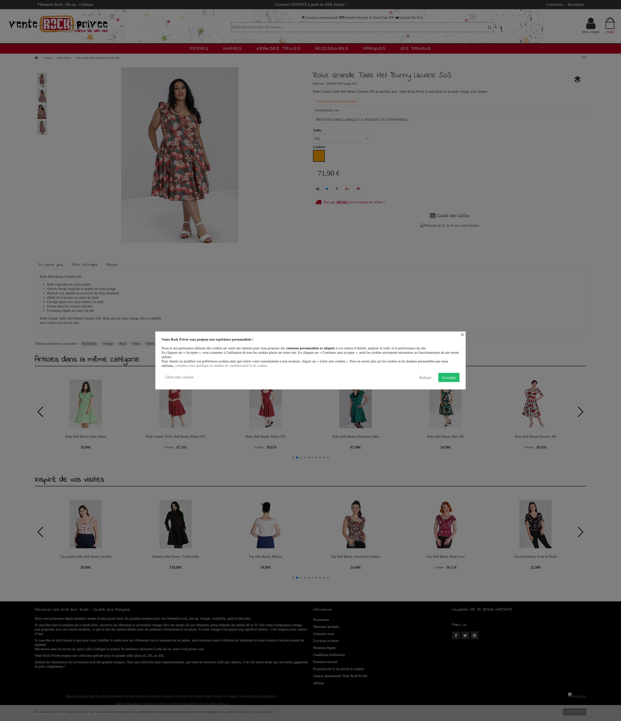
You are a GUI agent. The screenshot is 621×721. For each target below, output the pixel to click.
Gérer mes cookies (179, 377)
